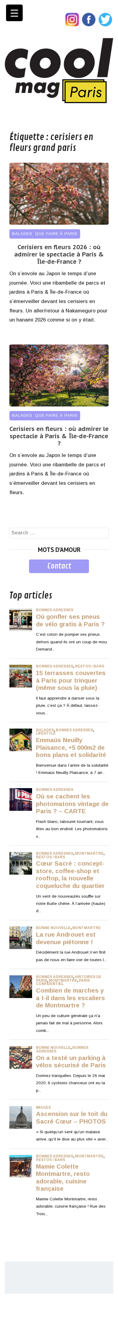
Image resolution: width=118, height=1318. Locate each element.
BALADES (22, 233)
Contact (59, 566)
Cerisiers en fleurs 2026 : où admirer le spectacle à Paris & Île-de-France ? (59, 254)
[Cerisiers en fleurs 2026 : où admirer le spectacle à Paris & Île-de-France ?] (59, 223)
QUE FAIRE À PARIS (56, 233)
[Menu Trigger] (14, 13)
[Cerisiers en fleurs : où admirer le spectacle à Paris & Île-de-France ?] (59, 405)
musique (19, 577)
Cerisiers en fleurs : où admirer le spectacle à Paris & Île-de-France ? (59, 436)
